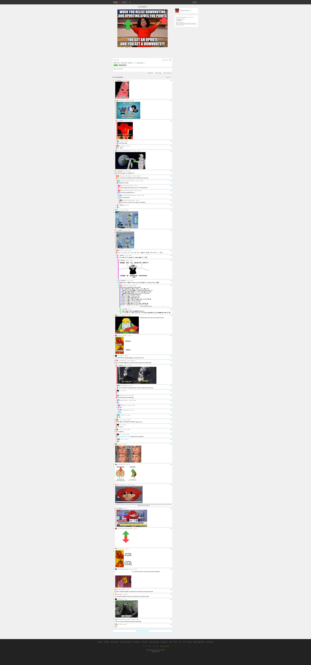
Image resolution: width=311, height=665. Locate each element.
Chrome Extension (164, 646)
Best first (168, 77)
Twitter (149, 646)
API (184, 642)
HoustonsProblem (122, 360)
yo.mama (134, 62)
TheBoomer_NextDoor (122, 335)
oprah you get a (122, 65)
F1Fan (118, 210)
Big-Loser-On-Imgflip (121, 315)
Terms (180, 642)
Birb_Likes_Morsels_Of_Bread (123, 619)
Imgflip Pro (100, 642)
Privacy (175, 642)
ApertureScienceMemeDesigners (124, 150)
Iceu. (118, 355)
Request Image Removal (199, 642)
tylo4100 (121, 250)
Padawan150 (122, 395)
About (170, 642)
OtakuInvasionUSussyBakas (125, 176)
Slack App (189, 642)
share (164, 60)
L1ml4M (121, 141)
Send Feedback (210, 642)
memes (115, 65)
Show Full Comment (146, 306)
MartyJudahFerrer (121, 464)
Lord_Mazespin (120, 548)
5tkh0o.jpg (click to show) (124, 436)
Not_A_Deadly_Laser (122, 484)
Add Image (158, 73)
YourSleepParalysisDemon (123, 569)
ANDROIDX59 (121, 100)
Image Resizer (164, 642)
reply (171, 80)
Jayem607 (119, 444)
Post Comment (167, 73)
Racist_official (122, 146)
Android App (156, 646)
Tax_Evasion (125, 285)
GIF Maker (106, 642)
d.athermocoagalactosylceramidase (125, 528)
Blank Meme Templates (125, 642)
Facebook (144, 646)
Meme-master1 (121, 589)
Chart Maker (144, 642)
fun (144, 62)
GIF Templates (136, 642)
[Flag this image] (170, 60)
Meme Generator (190, 17)
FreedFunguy (120, 599)
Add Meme (150, 73)
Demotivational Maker (154, 642)
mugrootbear (120, 594)
